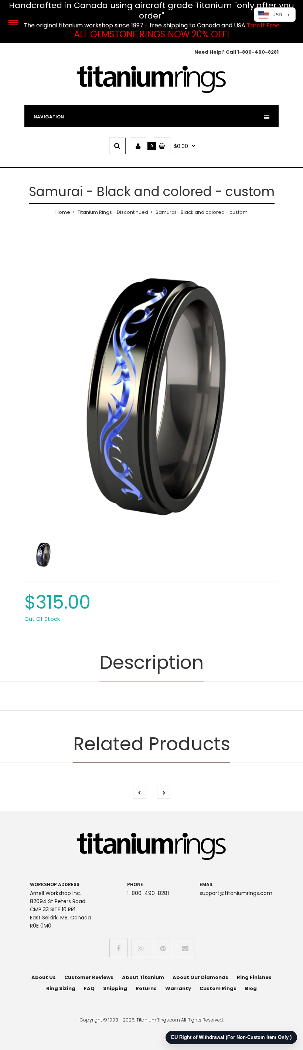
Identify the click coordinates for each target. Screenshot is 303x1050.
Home (62, 212)
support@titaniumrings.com (236, 893)
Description (151, 662)
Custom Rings (218, 988)
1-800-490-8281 (258, 51)
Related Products (151, 744)
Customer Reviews (88, 977)
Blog (251, 988)
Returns (146, 988)
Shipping (115, 988)
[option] (151, 396)
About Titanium (143, 977)
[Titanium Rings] (151, 91)
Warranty (178, 988)
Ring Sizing (60, 988)
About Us (43, 977)
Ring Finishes (254, 977)
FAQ (89, 988)
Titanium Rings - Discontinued (113, 212)
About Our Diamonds (200, 977)
